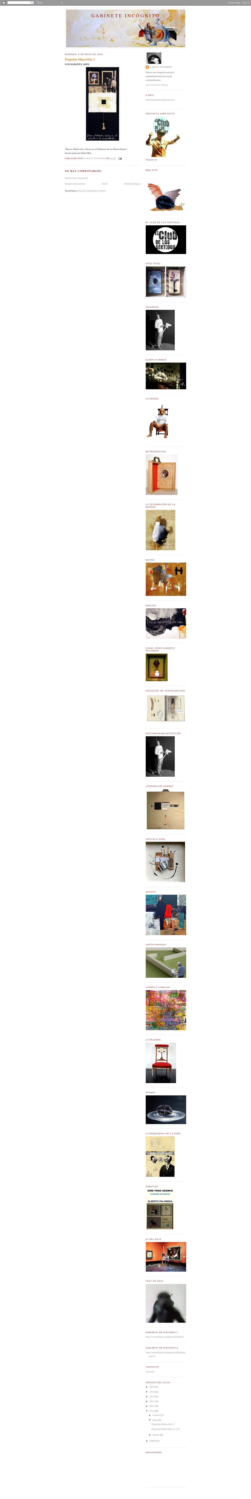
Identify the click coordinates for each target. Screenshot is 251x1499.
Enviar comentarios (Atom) (92, 190)
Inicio (105, 183)
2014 (152, 1396)
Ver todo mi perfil (157, 85)
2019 (152, 1387)
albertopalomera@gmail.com (160, 99)
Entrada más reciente (75, 183)
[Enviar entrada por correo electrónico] (120, 159)
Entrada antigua (132, 183)
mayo (155, 1419)
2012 (152, 1406)
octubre (157, 1415)
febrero (156, 1434)
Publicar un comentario (76, 178)
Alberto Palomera (160, 67)
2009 (152, 1440)
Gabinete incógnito (125, 15)
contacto (150, 1371)
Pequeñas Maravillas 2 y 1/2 (166, 1428)
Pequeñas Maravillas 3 (163, 1424)
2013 (152, 1401)
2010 (152, 1410)
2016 (152, 1391)
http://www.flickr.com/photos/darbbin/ (165, 1336)
